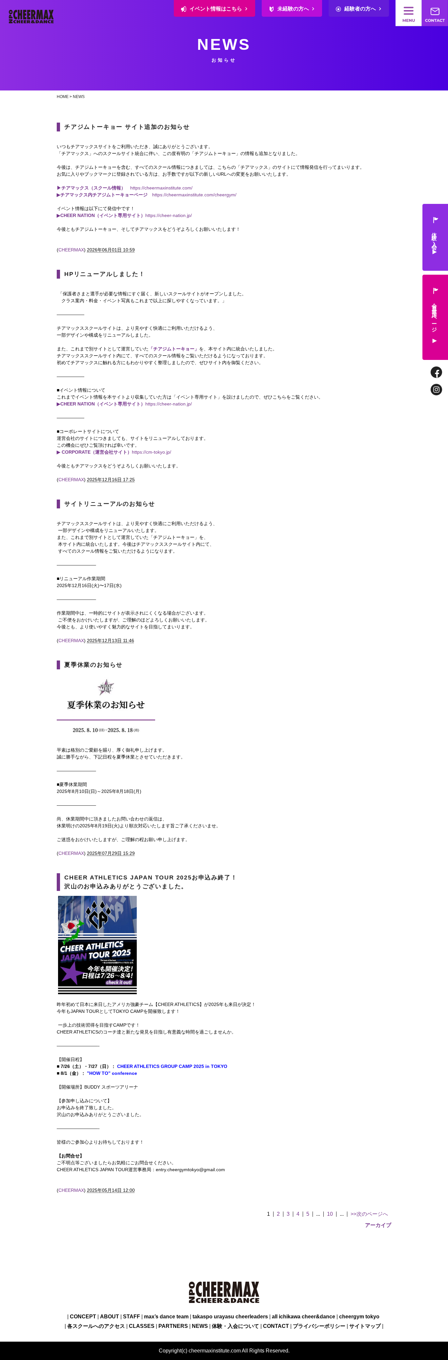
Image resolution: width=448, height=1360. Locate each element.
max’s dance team (166, 1316)
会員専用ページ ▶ (434, 322)
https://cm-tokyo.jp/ (114, 452)
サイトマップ (365, 1326)
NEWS (79, 96)
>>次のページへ (369, 1214)
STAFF (131, 1316)
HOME (63, 96)
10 (330, 1214)
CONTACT (276, 1326)
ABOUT (109, 1316)
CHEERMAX (71, 249)
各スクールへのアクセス (96, 1326)
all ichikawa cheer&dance (303, 1316)
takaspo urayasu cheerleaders (230, 1316)
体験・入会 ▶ (434, 243)
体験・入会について (235, 1326)
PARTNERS (173, 1326)
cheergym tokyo (359, 1316)
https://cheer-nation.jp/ (168, 215)
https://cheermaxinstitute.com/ (161, 187)
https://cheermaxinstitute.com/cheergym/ (194, 194)
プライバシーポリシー (319, 1326)
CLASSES (141, 1326)
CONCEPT (83, 1316)
